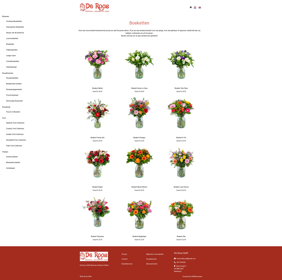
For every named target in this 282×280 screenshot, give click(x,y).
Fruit (4, 118)
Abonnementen (151, 264)
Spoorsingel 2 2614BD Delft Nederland (180, 268)
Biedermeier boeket (13, 84)
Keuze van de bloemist (15, 33)
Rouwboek (6, 107)
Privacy (124, 254)
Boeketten (10, 44)
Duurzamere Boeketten (15, 27)
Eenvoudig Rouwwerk (14, 101)
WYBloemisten (197, 276)
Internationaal (11, 67)
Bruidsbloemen (127, 264)
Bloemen (5, 16)
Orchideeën (10, 168)
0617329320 (181, 262)
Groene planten (12, 157)
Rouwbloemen (7, 73)
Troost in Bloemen (13, 112)
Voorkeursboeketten (14, 21)
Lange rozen (11, 56)
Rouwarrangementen (14, 89)
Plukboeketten (11, 50)
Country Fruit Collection (15, 129)
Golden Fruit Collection (15, 134)
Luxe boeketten (12, 38)
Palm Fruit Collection (14, 146)
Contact (125, 259)
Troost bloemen (12, 95)
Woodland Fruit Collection (16, 140)
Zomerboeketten (12, 61)
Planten (5, 152)
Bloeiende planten (13, 162)
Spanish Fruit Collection (15, 123)
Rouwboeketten (12, 78)
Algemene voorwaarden (154, 254)
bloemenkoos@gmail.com (186, 259)
